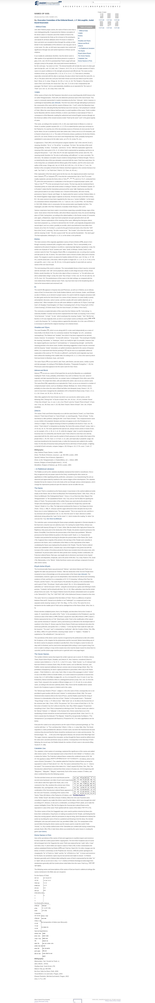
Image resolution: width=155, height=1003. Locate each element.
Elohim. (80, 36)
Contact (119, 1000)
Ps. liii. (69, 139)
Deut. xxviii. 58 (59, 88)
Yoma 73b (50, 805)
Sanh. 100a (62, 527)
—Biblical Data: (83, 30)
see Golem (42, 831)
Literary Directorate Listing (41, 1001)
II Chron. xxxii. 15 (78, 257)
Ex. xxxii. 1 (43, 262)
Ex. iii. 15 (60, 513)
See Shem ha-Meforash (54, 519)
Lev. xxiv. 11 (43, 88)
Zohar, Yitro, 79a (84, 766)
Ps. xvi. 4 (73, 68)
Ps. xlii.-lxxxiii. (43, 136)
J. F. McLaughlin (81, 20)
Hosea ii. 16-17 (65, 68)
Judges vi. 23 (61, 691)
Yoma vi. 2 (67, 496)
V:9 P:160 (101, 20)
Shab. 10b (80, 693)
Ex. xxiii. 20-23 (44, 61)
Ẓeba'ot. (80, 46)
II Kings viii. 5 (53, 527)
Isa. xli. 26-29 (60, 165)
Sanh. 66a (56, 664)
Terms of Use (113, 1000)
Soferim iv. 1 (48, 662)
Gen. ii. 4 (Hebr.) (60, 626)
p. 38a (51, 506)
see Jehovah (56, 103)
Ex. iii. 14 (56, 150)
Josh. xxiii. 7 (55, 68)
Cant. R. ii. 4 (89, 713)
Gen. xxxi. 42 (77, 276)
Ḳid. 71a (66, 498)
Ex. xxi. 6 (63, 677)
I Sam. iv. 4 (53, 438)
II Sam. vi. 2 (60, 438)
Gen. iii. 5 (42, 677)
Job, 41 (48, 254)
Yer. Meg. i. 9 (65, 603)
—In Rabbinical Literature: (86, 48)
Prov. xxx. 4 (83, 764)
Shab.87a (68, 716)
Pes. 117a (73, 603)
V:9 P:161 (109, 20)
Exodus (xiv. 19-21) (78, 769)
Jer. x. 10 (74, 165)
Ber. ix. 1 (72, 727)
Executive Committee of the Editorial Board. (55, 20)
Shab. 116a (80, 713)
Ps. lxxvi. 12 (40, 278)
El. (79, 38)
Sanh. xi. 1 (76, 535)
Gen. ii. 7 (82, 165)
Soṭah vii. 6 (44, 506)
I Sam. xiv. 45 (69, 170)
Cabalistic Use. (83, 58)
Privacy (107, 1000)
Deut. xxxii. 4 (51, 404)
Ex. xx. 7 (62, 201)
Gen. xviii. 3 (83, 679)
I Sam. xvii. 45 (87, 423)
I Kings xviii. (51, 165)
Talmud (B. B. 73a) (44, 594)
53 (83, 276)
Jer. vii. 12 (69, 81)
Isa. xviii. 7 (65, 83)
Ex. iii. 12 (67, 589)
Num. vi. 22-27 (61, 503)
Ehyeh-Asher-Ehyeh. (84, 53)
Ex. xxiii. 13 (47, 68)
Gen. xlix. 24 (68, 399)
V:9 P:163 (101, 28)
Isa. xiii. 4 (42, 428)
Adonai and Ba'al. (83, 43)
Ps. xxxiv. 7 (82, 446)
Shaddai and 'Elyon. (84, 41)
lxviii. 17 (89, 446)
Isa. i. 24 (75, 399)
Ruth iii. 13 (61, 170)
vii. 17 (63, 73)
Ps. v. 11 (58, 73)
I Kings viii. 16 (55, 81)
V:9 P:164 (109, 28)
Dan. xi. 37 (88, 257)
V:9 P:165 (116, 28)
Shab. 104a (85, 605)
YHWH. (80, 33)
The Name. (81, 51)
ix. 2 (67, 73)
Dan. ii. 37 (49, 701)
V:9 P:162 (116, 20)
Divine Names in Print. (85, 61)
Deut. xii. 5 (42, 81)
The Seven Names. (84, 56)
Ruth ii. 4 (65, 727)
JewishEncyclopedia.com (48, 3)
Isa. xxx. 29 (42, 404)
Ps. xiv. (78, 139)
